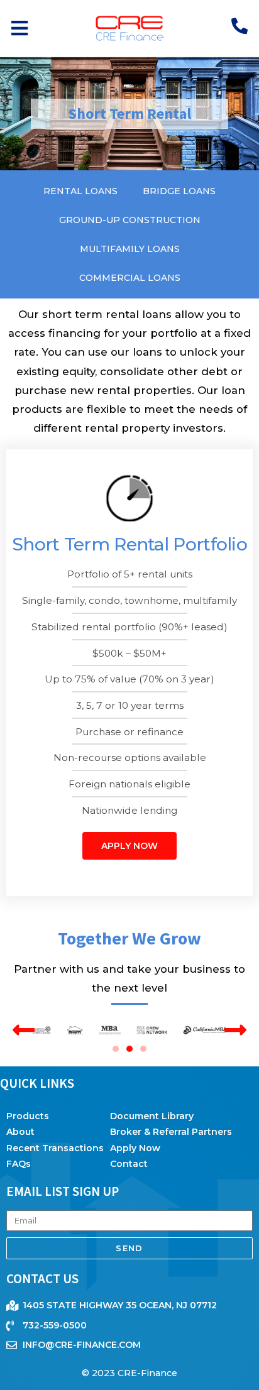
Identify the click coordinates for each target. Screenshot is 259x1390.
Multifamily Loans (130, 248)
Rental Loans (80, 191)
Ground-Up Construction (130, 220)
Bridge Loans (179, 191)
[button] (19, 28)
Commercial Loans (129, 277)
